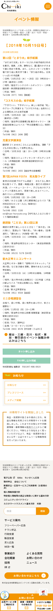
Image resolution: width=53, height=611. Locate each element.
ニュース (31, 562)
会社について (20, 481)
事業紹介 (9, 553)
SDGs (19, 477)
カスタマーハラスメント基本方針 (19, 503)
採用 (7, 562)
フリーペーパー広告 (15, 525)
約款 (39, 503)
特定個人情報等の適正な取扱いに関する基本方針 (26, 495)
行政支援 (9, 534)
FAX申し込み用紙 (26, 360)
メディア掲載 (14, 400)
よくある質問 (34, 553)
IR (5, 567)
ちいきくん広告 (32, 477)
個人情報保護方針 (12, 491)
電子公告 (8, 477)
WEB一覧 (9, 546)
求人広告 (9, 542)
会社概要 (9, 558)
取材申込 (8, 481)
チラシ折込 (10, 529)
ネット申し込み (26, 351)
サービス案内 (12, 520)
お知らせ (12, 385)
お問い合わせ (34, 558)
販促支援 (9, 538)
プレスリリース (15, 392)
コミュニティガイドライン (16, 499)
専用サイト (32, 427)
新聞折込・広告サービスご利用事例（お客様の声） (25, 486)
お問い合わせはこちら (26, 575)
